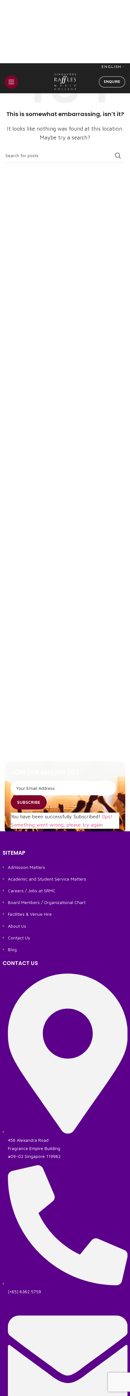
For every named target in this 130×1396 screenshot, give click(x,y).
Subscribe (28, 802)
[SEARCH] (118, 155)
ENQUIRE (112, 81)
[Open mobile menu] (11, 82)
